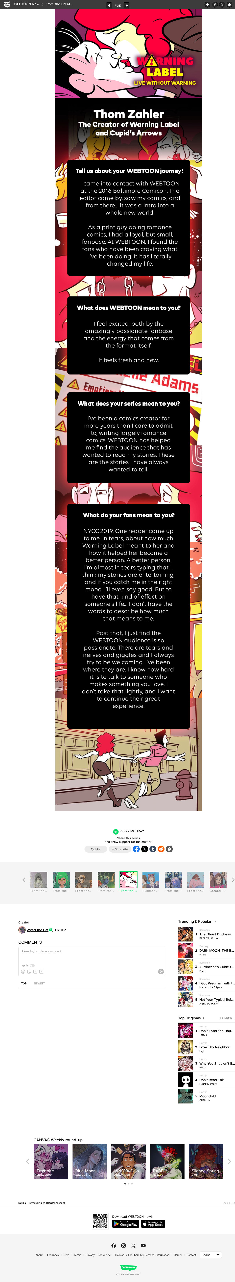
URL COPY (229, 5)
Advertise (105, 1254)
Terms (77, 1254)
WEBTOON (7, 4)
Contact (191, 1254)
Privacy (90, 1254)
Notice (22, 1202)
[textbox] (91, 954)
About (39, 1254)
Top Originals (190, 1018)
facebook (114, 1245)
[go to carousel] (125, 1183)
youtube (143, 1245)
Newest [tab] (39, 983)
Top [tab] (24, 983)
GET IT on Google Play (125, 1224)
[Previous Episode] (109, 5)
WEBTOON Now (26, 4)
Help (66, 1254)
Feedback (53, 1254)
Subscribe (207, 5)
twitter (133, 1245)
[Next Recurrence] (233, 880)
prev (27, 1161)
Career (178, 1254)
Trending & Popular (195, 921)
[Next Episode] (126, 5)
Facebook (215, 5)
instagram (123, 1245)
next (229, 1161)
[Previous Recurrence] (24, 880)
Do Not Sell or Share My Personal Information (142, 1254)
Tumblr (152, 849)
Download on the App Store (153, 1224)
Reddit (161, 849)
